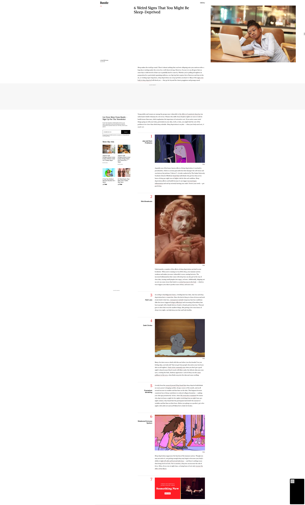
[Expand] (291, 480)
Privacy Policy (107, 136)
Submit (125, 132)
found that (176, 176)
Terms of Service (126, 135)
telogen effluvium (176, 302)
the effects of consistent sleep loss (189, 114)
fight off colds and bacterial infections (172, 461)
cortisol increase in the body (187, 282)
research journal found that (176, 385)
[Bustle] (104, 3)
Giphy (203, 164)
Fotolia (304, 34)
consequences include (176, 300)
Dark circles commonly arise (176, 367)
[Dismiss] (302, 480)
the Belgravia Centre (169, 295)
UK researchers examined (188, 395)
